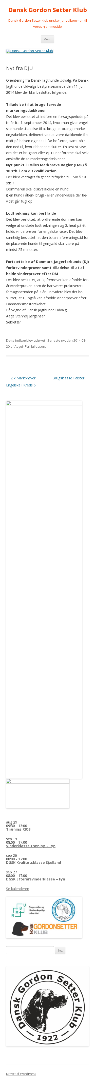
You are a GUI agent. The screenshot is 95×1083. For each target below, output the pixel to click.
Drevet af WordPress (21, 1074)
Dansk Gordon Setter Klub (47, 10)
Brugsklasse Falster (70, 378)
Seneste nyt (56, 340)
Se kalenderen (17, 888)
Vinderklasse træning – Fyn (30, 845)
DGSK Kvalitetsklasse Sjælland (33, 862)
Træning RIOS (18, 829)
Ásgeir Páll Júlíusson (29, 346)
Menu (47, 39)
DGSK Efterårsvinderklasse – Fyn (35, 879)
